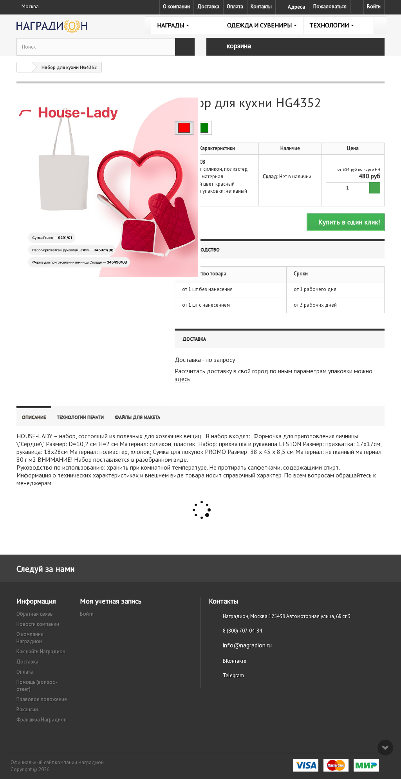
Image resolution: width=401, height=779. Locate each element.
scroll (385, 748)
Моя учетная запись (110, 600)
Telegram (233, 675)
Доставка (208, 6)
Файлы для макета (137, 417)
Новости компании (37, 624)
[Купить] (374, 187)
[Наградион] (73, 26)
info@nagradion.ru (247, 645)
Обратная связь (34, 614)
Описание (34, 417)
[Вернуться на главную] (24, 67)
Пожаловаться (330, 6)
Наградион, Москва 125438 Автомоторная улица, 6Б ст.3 (286, 616)
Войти (374, 6)
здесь (182, 379)
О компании (176, 6)
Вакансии (27, 709)
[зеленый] (202, 128)
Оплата (235, 6)
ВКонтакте (234, 661)
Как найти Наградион (40, 651)
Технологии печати (80, 417)
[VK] (357, 6)
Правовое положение (41, 699)
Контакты (261, 6)
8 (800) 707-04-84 (242, 630)
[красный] (184, 128)
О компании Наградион (29, 638)
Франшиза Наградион (41, 719)
